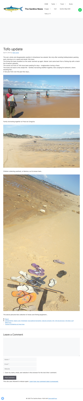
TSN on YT (47, 14)
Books (71, 4)
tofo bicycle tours (60, 320)
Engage (46, 9)
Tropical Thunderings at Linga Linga (14, 324)
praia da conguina (47, 320)
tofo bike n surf (69, 320)
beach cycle (17, 320)
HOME (46, 4)
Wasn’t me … (8, 322)
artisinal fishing (9, 320)
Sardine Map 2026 (65, 9)
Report (7, 319)
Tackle (53, 4)
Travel (62, 4)
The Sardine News (34, 9)
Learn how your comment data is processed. (43, 381)
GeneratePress (52, 398)
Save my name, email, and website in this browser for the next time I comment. (31, 372)
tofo (53, 320)
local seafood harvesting (34, 320)
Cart (55, 9)
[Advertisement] (41, 30)
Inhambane (24, 320)
